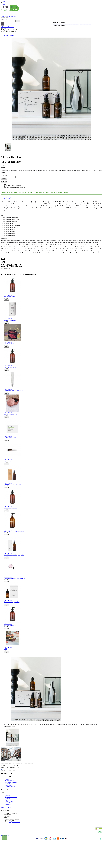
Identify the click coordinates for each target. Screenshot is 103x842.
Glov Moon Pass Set (9, 343)
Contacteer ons (9, 801)
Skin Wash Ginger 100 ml (10, 508)
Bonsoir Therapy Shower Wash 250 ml (14, 531)
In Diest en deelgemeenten (7, 27)
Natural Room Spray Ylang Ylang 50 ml (14, 555)
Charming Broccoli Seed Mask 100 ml (13, 390)
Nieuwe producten (10, 780)
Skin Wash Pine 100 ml (10, 625)
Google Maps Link (10, 786)
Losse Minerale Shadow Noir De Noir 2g (14, 578)
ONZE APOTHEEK (7, 807)
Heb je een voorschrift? (59, 22)
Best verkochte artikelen (11, 782)
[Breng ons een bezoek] (4, 837)
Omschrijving (7, 197)
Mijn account (8, 785)
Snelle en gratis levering (59, 25)
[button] (19, 24)
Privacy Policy (9, 802)
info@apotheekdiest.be (62, 192)
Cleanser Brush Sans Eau (10, 414)
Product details (7, 198)
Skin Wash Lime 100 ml (10, 367)
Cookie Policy (8, 804)
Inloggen (7, 783)
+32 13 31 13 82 (49, 192)
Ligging (7, 800)
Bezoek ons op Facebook (8, 770)
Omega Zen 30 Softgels (10, 437)
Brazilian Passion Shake (10, 320)
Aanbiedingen (8, 779)
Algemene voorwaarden (11, 797)
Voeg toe (4, 178)
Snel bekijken (8, 295)
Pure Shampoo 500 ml (9, 296)
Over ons (7, 798)
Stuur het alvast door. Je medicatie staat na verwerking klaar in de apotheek (72, 24)
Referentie (3, 268)
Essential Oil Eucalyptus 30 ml (11, 602)
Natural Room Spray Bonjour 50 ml (13, 484)
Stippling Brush (8, 461)
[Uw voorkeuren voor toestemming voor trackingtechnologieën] (100, 839)
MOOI (5, 649)
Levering (7, 795)
